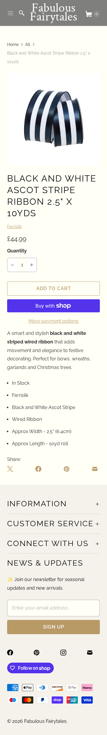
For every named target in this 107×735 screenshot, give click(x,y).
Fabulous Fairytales (45, 721)
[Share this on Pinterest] (67, 469)
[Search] (21, 13)
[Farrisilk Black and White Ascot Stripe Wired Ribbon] (53, 119)
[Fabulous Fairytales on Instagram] (66, 652)
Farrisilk (14, 226)
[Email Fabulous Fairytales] (93, 652)
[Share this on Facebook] (38, 469)
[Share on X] (11, 469)
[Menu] (10, 13)
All (27, 44)
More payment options (53, 321)
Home (13, 44)
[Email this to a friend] (95, 469)
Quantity (17, 251)
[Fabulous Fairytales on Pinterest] (40, 652)
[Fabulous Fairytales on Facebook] (13, 652)
